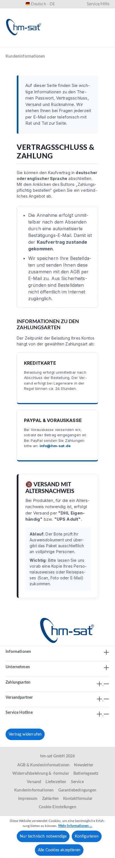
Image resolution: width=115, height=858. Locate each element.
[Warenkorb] (103, 44)
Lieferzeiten (55, 782)
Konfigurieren (86, 836)
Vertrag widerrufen (25, 734)
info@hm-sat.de (55, 446)
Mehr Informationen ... (75, 826)
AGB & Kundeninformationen (43, 765)
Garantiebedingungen (77, 790)
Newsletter (83, 765)
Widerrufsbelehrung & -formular (40, 774)
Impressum (28, 799)
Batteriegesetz (86, 774)
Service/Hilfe (98, 4)
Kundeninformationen (34, 790)
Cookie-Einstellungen (57, 807)
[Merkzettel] (67, 44)
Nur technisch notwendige (43, 836)
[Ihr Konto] (85, 44)
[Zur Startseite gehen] (24, 27)
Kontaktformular (77, 799)
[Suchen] (50, 44)
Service (77, 782)
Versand (34, 782)
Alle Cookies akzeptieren (59, 850)
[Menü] (12, 44)
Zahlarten (50, 799)
